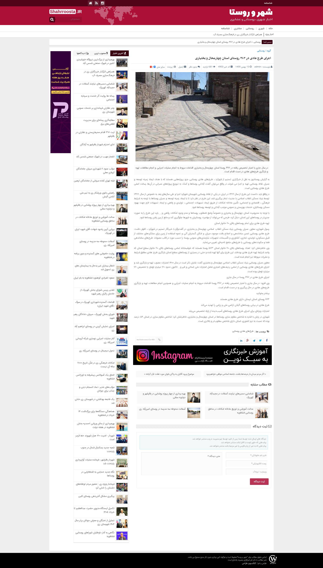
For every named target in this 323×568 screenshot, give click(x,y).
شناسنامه (268, 3)
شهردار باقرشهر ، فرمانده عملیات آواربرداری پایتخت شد (94, 462)
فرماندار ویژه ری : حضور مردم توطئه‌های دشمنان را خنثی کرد (95, 486)
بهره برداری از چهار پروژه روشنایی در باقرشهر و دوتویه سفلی (164, 395)
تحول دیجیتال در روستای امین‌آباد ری (96, 351)
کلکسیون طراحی (249, 563)
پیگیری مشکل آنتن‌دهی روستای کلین (96, 496)
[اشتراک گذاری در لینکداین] (241, 341)
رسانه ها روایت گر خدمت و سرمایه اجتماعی (97, 98)
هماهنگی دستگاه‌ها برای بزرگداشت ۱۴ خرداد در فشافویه (96, 413)
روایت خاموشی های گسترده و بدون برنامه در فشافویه (94, 255)
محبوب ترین (100, 53)
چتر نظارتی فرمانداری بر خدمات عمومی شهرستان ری (95, 110)
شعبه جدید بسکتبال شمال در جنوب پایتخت (97, 450)
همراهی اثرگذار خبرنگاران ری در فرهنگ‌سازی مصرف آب (237, 34)
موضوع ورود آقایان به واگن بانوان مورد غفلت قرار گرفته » (169, 374)
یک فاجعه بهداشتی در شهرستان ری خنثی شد (94, 401)
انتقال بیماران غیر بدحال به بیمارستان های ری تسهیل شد (94, 268)
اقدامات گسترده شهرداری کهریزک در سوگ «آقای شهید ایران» (94, 304)
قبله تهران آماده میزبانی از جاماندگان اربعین (94, 181)
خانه (271, 29)
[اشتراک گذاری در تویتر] (260, 341)
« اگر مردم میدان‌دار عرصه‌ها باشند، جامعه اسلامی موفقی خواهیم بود (236, 374)
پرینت (170, 67)
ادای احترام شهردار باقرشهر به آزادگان (97, 145)
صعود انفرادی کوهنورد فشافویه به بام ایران (94, 278)
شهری (261, 29)
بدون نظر (193, 67)
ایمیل (181, 67)
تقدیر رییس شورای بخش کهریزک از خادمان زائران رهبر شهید (97, 292)
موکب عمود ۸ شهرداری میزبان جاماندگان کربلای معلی (95, 171)
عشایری (238, 29)
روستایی (250, 29)
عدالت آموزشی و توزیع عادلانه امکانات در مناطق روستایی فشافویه (230, 411)
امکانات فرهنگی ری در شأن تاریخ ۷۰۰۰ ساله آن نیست (96, 365)
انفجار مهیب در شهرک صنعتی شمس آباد (95, 157)
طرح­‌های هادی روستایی (242, 331)
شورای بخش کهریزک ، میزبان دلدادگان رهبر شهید (93, 316)
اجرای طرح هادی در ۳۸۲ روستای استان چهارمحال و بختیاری (233, 58)
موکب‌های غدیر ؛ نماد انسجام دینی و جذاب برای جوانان (96, 389)
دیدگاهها (81, 53)
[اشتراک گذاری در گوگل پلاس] (247, 341)
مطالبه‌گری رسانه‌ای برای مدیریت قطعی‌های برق (98, 122)
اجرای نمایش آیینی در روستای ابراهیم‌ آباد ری (94, 328)
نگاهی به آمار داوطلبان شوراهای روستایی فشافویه (95, 534)
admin (257, 67)
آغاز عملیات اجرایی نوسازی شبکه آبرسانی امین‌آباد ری (95, 340)
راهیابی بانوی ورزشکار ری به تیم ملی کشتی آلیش (97, 195)
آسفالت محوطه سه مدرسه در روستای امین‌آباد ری (162, 409)
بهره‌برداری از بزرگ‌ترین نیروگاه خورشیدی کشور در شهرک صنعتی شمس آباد (95, 61)
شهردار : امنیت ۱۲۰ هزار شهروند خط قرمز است (95, 438)
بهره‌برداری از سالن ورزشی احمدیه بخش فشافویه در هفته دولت (95, 425)
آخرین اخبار (118, 53)
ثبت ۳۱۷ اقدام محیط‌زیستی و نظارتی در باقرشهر (95, 134)
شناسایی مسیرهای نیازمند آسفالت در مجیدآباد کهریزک (231, 395)
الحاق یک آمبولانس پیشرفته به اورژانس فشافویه (95, 377)
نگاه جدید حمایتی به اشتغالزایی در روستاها (97, 474)
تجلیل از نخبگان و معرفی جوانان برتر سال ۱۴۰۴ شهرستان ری (94, 522)
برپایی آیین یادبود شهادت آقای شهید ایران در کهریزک (94, 231)
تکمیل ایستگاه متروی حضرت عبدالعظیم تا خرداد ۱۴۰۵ (94, 510)
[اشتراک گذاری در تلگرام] (254, 341)
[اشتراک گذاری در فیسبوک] (266, 341)
